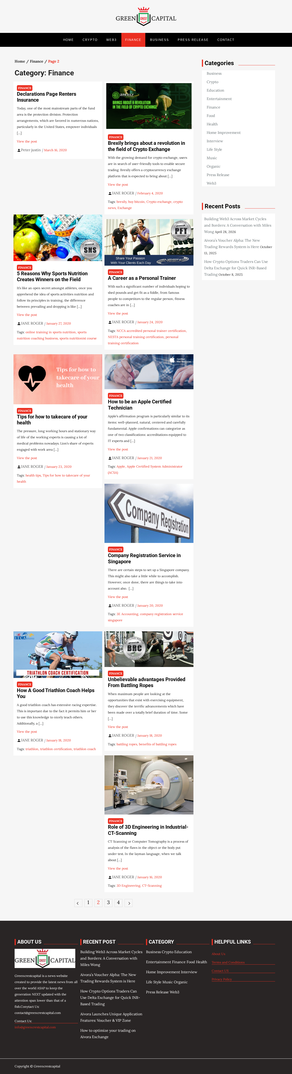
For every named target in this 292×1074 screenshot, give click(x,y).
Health (212, 124)
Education (215, 90)
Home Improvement (224, 132)
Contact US (220, 971)
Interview (215, 141)
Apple (121, 466)
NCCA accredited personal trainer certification (151, 331)
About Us (218, 954)
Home (68, 40)
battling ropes (127, 744)
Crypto (90, 40)
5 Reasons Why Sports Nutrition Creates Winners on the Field (52, 276)
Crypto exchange (159, 202)
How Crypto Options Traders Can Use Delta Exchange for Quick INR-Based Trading (236, 268)
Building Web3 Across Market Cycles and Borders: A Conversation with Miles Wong (237, 225)
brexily (121, 202)
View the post (27, 141)
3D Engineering (128, 886)
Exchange (124, 208)
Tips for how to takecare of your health (52, 420)
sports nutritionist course (78, 338)
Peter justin (31, 150)
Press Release (193, 40)
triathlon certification (56, 749)
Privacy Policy (222, 979)
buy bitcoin (136, 202)
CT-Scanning (152, 886)
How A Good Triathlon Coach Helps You (55, 693)
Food (211, 115)
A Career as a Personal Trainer (142, 278)
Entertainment (219, 98)
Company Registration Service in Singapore (144, 558)
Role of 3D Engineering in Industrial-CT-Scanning (148, 830)
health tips (33, 475)
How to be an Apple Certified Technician (139, 404)
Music (212, 158)
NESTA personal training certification (136, 337)
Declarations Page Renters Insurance (46, 97)
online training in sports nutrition (51, 332)
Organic (214, 166)
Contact (226, 40)
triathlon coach (85, 749)
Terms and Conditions (228, 962)
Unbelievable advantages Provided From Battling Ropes (146, 682)
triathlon (32, 749)
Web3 (111, 40)
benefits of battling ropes (157, 744)
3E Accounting (127, 614)
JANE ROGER (123, 193)
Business (159, 40)
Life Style (214, 149)
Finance (133, 40)
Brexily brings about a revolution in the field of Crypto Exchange (146, 146)
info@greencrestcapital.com (35, 1027)
